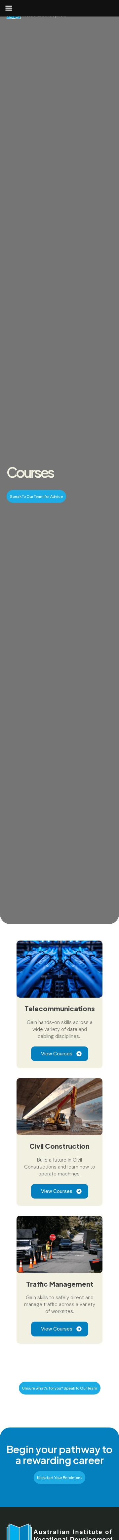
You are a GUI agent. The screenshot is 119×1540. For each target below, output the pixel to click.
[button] (36, 496)
